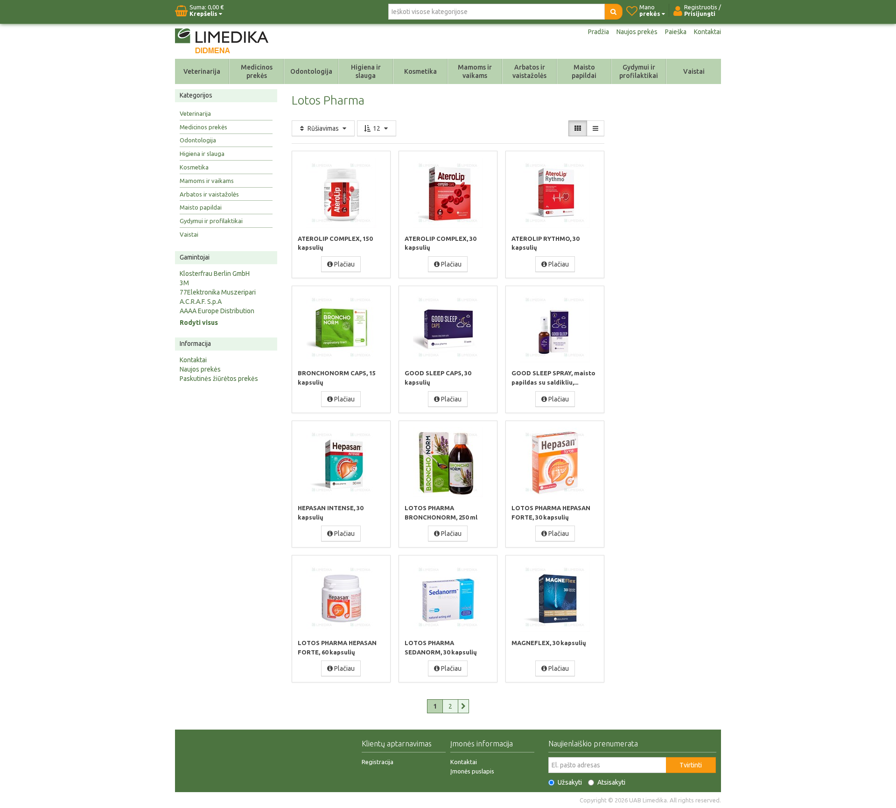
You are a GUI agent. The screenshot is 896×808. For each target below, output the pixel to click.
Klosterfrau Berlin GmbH (215, 273)
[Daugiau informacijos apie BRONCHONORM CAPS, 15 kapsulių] (341, 327)
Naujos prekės (637, 31)
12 (376, 128)
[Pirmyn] (463, 706)
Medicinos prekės (257, 71)
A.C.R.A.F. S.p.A (201, 301)
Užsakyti (570, 782)
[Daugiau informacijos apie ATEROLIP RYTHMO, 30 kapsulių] (555, 192)
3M (184, 283)
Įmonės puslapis (472, 771)
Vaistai (694, 71)
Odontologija (311, 71)
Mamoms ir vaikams (475, 71)
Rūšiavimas (323, 128)
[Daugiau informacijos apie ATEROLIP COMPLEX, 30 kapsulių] (448, 192)
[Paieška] (613, 12)
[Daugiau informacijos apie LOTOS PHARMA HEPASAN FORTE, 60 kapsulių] (341, 596)
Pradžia (598, 31)
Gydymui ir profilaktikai (638, 71)
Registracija (377, 762)
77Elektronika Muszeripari (218, 292)
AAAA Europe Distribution (217, 311)
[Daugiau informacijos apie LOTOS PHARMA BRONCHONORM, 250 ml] (448, 462)
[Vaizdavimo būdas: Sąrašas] (595, 128)
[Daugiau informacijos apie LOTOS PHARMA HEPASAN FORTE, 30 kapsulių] (555, 462)
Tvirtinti (690, 765)
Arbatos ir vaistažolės (529, 71)
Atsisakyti (611, 782)
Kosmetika (420, 71)
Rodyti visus (199, 322)
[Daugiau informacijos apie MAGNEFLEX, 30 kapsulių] (555, 596)
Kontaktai (707, 31)
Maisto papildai (584, 71)
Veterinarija (201, 71)
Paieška (675, 31)
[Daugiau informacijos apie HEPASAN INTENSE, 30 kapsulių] (341, 462)
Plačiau (344, 264)
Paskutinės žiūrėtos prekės (219, 378)
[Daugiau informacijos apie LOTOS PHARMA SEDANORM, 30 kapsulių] (448, 596)
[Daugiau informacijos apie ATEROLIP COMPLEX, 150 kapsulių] (341, 192)
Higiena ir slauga (366, 71)
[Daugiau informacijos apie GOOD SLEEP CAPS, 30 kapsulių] (448, 327)
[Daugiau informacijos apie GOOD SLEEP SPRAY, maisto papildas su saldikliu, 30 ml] (555, 327)
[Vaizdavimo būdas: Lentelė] (577, 128)
